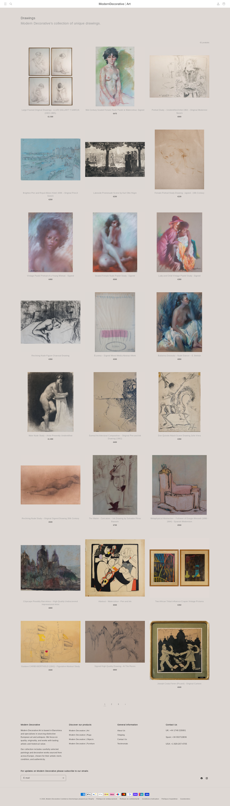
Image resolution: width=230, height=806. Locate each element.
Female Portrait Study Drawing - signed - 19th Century (179, 193)
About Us (121, 731)
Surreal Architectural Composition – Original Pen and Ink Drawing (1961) (115, 437)
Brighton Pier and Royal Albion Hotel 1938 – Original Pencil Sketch (50, 194)
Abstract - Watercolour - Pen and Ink (115, 601)
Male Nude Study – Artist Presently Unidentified (50, 436)
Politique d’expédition (170, 799)
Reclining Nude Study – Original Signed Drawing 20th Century (50, 518)
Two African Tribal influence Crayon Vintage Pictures (179, 601)
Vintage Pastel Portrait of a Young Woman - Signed (50, 276)
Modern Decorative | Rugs (80, 735)
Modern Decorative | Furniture (82, 744)
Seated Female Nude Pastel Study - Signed (115, 276)
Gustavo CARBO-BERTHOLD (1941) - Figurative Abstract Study (50, 666)
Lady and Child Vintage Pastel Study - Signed (179, 276)
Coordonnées (185, 799)
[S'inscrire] (63, 778)
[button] (5, 4)
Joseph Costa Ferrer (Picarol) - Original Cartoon (179, 684)
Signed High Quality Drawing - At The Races (115, 666)
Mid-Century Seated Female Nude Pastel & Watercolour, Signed (115, 110)
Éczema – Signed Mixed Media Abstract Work (115, 356)
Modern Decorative (53, 799)
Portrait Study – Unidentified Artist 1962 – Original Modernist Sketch (179, 111)
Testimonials (122, 744)
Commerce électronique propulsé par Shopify (77, 799)
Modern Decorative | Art (79, 731)
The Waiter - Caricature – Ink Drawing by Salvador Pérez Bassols (115, 520)
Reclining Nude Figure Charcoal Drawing (50, 356)
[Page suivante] (125, 704)
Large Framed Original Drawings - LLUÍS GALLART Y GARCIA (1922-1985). (50, 111)
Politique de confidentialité (130, 799)
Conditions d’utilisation (150, 799)
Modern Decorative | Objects (81, 739)
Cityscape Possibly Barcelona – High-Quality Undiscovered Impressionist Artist (50, 603)
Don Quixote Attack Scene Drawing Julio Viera (179, 436)
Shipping (121, 735)
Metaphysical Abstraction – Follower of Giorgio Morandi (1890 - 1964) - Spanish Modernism (179, 520)
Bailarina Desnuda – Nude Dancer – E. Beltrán (179, 356)
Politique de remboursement (106, 799)
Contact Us (122, 739)
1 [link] (104, 704)
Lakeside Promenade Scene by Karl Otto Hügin (115, 193)
